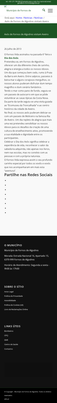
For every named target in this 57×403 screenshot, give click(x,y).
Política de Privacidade (13, 296)
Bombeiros (8, 331)
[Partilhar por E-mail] (8, 212)
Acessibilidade (10, 300)
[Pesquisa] (42, 10)
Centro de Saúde (11, 344)
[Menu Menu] (49, 10)
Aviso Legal (8, 291)
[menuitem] (42, 10)
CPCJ (6, 335)
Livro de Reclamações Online (24, 309)
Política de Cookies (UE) (13, 305)
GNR (6, 340)
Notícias (39, 28)
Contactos (8, 349)
